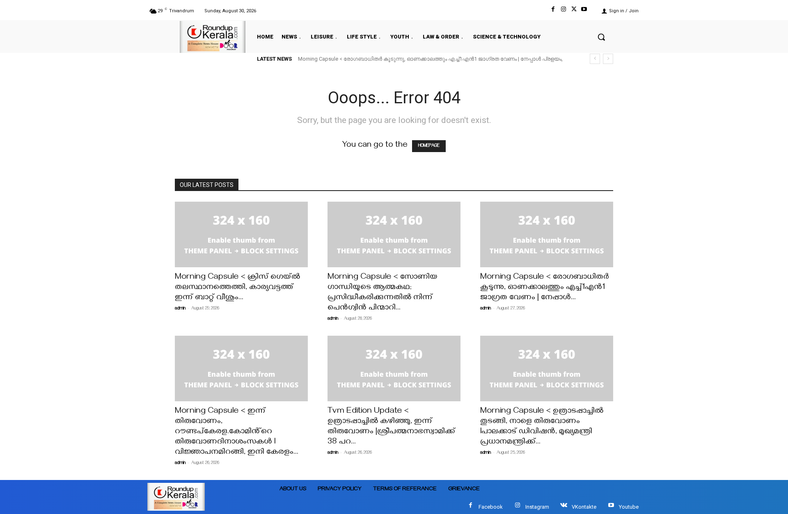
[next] (608, 59)
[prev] (595, 59)
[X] (574, 11)
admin (180, 309)
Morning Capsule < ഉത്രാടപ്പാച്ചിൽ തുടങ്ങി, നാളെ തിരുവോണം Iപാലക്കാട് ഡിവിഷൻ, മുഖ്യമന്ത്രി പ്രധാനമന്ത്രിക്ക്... (541, 427)
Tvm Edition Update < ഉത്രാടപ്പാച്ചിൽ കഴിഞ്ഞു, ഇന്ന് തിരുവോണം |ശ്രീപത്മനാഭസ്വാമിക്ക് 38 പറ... (391, 427)
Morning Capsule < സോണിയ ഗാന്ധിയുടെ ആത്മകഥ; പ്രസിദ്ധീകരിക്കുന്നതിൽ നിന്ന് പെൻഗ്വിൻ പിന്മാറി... (383, 293)
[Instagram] (563, 11)
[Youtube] (584, 11)
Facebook (491, 507)
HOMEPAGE (429, 146)
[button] (601, 37)
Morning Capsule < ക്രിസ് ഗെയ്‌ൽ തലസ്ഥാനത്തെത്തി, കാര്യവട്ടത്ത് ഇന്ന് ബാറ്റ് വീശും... (237, 288)
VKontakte (584, 507)
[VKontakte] (564, 507)
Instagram (537, 507)
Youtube (629, 507)
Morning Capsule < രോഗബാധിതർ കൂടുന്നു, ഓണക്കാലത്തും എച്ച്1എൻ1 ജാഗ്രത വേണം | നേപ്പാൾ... (544, 288)
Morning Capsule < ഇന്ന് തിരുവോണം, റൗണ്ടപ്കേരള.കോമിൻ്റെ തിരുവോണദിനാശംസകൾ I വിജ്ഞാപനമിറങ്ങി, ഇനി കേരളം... (236, 432)
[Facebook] (553, 11)
